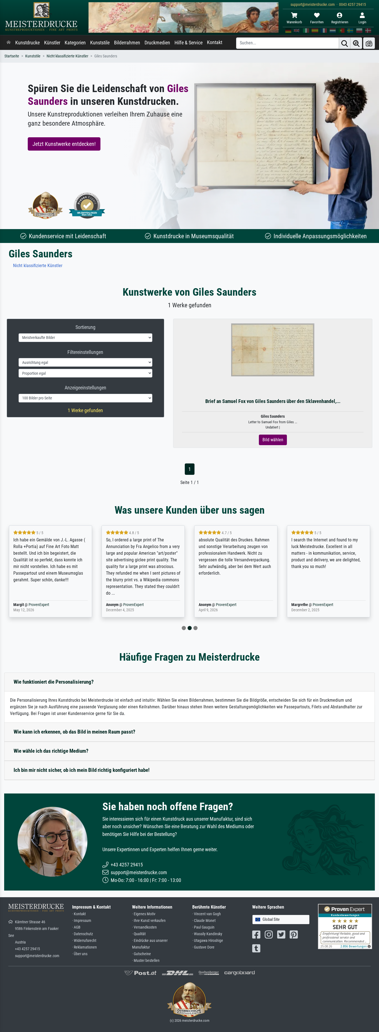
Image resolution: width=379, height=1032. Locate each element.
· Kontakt (79, 914)
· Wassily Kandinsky (207, 934)
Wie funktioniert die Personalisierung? (54, 682)
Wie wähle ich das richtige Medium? (51, 751)
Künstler (52, 42)
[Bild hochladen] (369, 43)
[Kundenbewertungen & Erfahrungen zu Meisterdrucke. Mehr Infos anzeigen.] (345, 926)
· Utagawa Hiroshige (207, 940)
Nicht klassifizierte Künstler (67, 56)
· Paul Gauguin (203, 927)
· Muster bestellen (146, 960)
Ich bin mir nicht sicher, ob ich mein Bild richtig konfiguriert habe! (82, 770)
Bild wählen (272, 439)
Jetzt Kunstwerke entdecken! (64, 144)
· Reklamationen (84, 947)
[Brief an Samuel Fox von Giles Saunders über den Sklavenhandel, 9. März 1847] (272, 349)
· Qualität (139, 934)
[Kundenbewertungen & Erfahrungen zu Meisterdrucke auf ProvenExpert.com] (87, 205)
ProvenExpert (39, 604)
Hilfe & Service (189, 42)
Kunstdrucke (27, 42)
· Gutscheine (141, 954)
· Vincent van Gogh (206, 914)
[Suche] (344, 43)
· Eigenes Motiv (143, 914)
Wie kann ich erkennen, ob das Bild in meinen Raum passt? (74, 732)
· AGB (76, 927)
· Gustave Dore (203, 947)
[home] (8, 42)
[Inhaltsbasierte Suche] (356, 43)
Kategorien (75, 42)
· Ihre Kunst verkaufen (149, 920)
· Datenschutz (82, 934)
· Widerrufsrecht (84, 940)
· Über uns (79, 954)
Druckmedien (157, 42)
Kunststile (100, 42)
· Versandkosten (144, 927)
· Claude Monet (204, 920)
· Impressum (81, 920)
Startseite (11, 56)
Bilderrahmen (127, 42)
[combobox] (280, 919)
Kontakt (214, 42)
